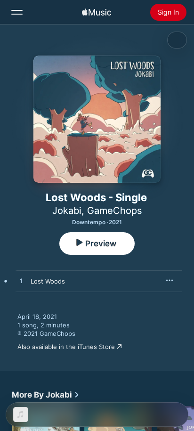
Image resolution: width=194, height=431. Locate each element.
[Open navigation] (17, 12)
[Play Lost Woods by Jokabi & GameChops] (21, 281)
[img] (96, 12)
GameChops (114, 210)
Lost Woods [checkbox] (48, 281)
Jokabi (66, 210)
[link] (46, 395)
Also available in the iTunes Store (66, 346)
